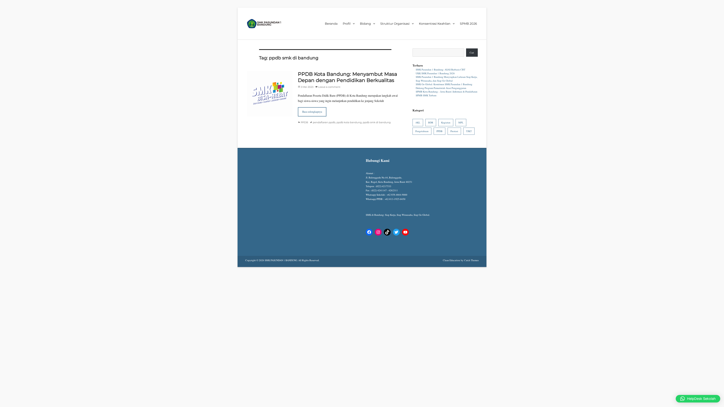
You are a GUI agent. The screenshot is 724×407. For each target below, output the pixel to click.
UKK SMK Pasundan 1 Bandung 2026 (435, 73)
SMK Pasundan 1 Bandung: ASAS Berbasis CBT (440, 69)
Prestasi (454, 131)
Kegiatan (445, 122)
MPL (460, 122)
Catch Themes (471, 260)
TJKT (469, 131)
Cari (472, 52)
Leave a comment (329, 86)
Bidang (365, 23)
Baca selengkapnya (312, 111)
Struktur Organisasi (395, 23)
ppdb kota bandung (349, 122)
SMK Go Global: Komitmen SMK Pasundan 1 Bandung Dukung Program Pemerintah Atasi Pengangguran (444, 86)
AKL (417, 122)
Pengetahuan (422, 131)
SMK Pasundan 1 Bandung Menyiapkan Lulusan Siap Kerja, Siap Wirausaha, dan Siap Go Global (446, 78)
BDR (430, 122)
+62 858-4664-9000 (397, 194)
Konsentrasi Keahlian (434, 23)
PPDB (304, 122)
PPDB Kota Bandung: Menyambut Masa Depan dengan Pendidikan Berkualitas (347, 77)
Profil (346, 23)
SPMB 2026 (468, 23)
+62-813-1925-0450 (395, 199)
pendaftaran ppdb (324, 122)
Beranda (331, 23)
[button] (698, 398)
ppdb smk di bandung (377, 122)
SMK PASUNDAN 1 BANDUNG (281, 260)
